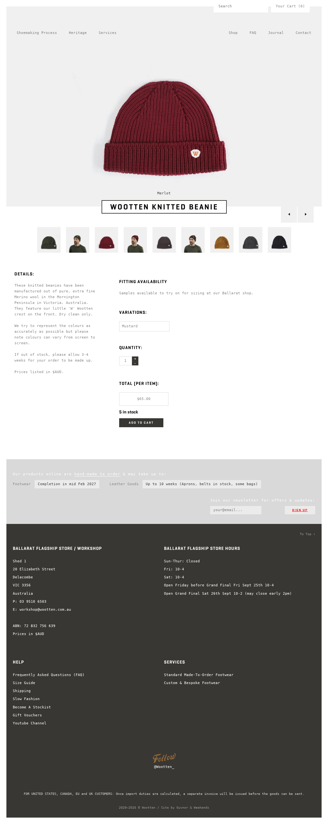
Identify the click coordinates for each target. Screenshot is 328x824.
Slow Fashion (26, 699)
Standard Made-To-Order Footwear (199, 675)
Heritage (78, 33)
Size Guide (24, 683)
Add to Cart (141, 422)
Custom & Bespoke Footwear (192, 683)
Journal (276, 33)
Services (108, 33)
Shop (233, 33)
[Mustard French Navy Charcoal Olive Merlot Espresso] (144, 326)
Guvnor (182, 807)
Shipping (22, 691)
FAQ (253, 33)
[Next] (306, 215)
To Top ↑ (307, 534)
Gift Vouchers (27, 715)
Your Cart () (290, 6)
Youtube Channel (29, 723)
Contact (303, 33)
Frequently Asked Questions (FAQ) (49, 675)
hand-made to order (97, 474)
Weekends (201, 807)
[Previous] (289, 215)
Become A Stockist (32, 707)
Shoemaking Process (37, 33)
